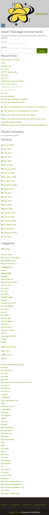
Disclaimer (27, 505)
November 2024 (10, 225)
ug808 (3, 418)
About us (4, 505)
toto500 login (6, 327)
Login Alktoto (6, 409)
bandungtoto (6, 460)
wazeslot (4, 457)
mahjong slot (6, 66)
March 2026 (8, 165)
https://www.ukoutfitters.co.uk (12, 487)
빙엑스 (3, 445)
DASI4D (4, 424)
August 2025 (9, 189)
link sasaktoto (6, 430)
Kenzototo (5, 309)
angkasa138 (6, 273)
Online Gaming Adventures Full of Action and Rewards (25, 107)
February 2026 (9, 169)
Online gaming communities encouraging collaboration (25, 125)
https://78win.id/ (7, 279)
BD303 (3, 342)
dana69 (4, 300)
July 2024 (7, 237)
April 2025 (8, 205)
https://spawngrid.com (9, 400)
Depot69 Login (10, 347)
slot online (5, 69)
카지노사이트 (6, 475)
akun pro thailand (8, 330)
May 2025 (7, 201)
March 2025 (8, 209)
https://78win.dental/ (9, 282)
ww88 (3, 270)
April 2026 (8, 161)
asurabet (4, 376)
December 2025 (10, 177)
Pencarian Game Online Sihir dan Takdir (19, 115)
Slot (2, 442)
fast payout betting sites (10, 493)
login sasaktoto (7, 427)
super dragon (6, 318)
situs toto (4, 379)
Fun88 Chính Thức (8, 303)
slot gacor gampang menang (12, 364)
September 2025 (10, 185)
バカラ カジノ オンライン (11, 87)
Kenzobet (5, 454)
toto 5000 (5, 294)
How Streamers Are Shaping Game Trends (21, 111)
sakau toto (5, 385)
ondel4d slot (6, 267)
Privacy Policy (39, 505)
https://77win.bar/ (8, 263)
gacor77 (4, 312)
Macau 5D (8, 355)
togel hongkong (7, 321)
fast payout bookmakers (10, 257)
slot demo (5, 472)
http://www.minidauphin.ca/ (11, 484)
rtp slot (6, 351)
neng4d (4, 339)
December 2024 (10, 221)
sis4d (3, 403)
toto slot (4, 93)
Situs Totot (5, 490)
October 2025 (9, 181)
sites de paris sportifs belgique (13, 102)
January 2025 (9, 217)
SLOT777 (5, 78)
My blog (7, 249)
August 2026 (9, 145)
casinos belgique (7, 96)
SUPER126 (5, 388)
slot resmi (5, 373)
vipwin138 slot (6, 370)
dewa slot (5, 75)
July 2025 (7, 193)
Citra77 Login (7, 297)
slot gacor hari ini (8, 406)
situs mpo (5, 421)
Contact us (15, 505)
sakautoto (5, 436)
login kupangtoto (7, 439)
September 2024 (10, 233)
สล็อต (3, 63)
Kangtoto (4, 367)
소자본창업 (5, 397)
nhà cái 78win (6, 254)
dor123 (4, 333)
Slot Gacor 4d (6, 433)
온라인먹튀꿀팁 (7, 306)
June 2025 (8, 197)
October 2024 (9, 229)
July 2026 (7, 149)
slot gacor (5, 412)
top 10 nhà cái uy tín (9, 84)
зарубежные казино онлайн (12, 81)
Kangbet (4, 276)
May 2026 (7, 157)
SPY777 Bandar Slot (9, 72)
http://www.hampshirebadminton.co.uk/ (16, 382)
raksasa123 (5, 469)
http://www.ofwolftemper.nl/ (11, 481)
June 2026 (8, 153)
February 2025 (9, 213)
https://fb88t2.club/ (8, 260)
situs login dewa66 (8, 336)
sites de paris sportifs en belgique (14, 99)
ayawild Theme (15, 512)
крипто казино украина (10, 59)
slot (5, 359)
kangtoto (4, 394)
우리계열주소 (6, 415)
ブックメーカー (7, 90)
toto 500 (4, 291)
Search (4, 47)
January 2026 (9, 173)
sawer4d (4, 324)
